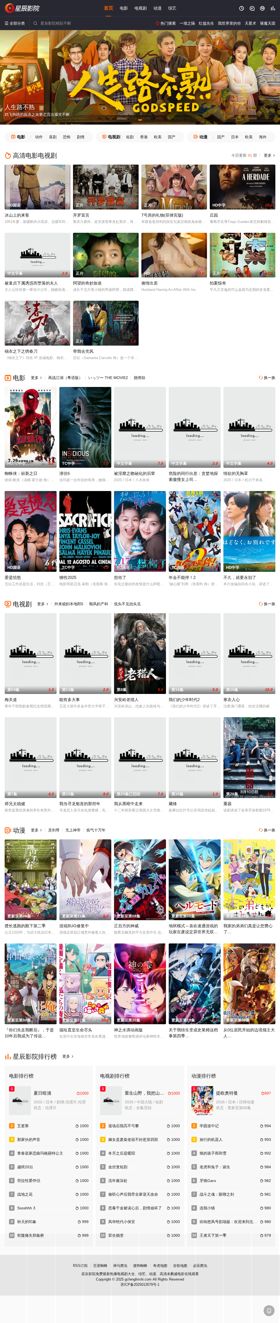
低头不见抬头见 (127, 604)
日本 (235, 137)
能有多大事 (69, 699)
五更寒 (23, 1126)
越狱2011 (25, 1167)
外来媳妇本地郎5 (68, 604)
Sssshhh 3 (26, 1208)
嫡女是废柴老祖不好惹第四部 (133, 1139)
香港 (144, 137)
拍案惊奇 (218, 283)
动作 (39, 137)
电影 (124, 8)
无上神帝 (73, 830)
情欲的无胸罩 (235, 473)
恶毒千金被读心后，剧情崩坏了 (135, 1208)
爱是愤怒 (13, 577)
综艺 (172, 8)
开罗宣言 (81, 215)
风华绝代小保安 (121, 1221)
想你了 (120, 577)
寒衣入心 (231, 699)
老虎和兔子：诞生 (215, 1167)
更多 (269, 155)
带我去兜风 (83, 351)
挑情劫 (139, 377)
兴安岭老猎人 (126, 699)
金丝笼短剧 (117, 1167)
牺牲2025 (67, 577)
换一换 (267, 377)
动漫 (157, 8)
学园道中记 (209, 1126)
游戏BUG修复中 (74, 925)
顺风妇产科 (98, 604)
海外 (263, 137)
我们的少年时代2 (184, 699)
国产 (172, 137)
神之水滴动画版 (128, 1030)
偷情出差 (149, 283)
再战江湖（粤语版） (65, 377)
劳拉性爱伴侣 (28, 1180)
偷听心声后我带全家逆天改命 (133, 1194)
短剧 (130, 137)
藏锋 (173, 803)
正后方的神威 (126, 925)
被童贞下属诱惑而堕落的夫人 (31, 283)
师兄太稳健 (15, 803)
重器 (227, 803)
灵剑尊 (54, 830)
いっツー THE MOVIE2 (108, 377)
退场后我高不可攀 (123, 1126)
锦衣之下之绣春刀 (21, 351)
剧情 (80, 137)
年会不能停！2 (182, 577)
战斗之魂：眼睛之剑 (217, 1194)
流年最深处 (117, 1180)
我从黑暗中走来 (128, 803)
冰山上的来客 (17, 215)
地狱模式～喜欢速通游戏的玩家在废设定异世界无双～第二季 (193, 931)
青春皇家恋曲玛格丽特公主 (40, 1153)
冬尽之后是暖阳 (121, 1153)
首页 (108, 8)
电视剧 (141, 8)
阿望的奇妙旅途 (87, 283)
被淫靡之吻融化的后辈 (134, 473)
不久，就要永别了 (239, 577)
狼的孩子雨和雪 (213, 1153)
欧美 (158, 137)
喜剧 (53, 137)
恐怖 (67, 137)
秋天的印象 (26, 1221)
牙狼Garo (208, 1180)
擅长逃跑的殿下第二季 (25, 925)
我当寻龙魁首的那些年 (79, 803)
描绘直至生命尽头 (75, 1030)
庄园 (214, 215)
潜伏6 (64, 473)
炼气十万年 (96, 830)
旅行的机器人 (211, 1139)
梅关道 (11, 699)
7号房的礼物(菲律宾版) (162, 215)
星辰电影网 (22, 8)
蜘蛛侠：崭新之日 (21, 473)
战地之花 (25, 1194)
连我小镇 (207, 1208)
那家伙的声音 (28, 1139)
